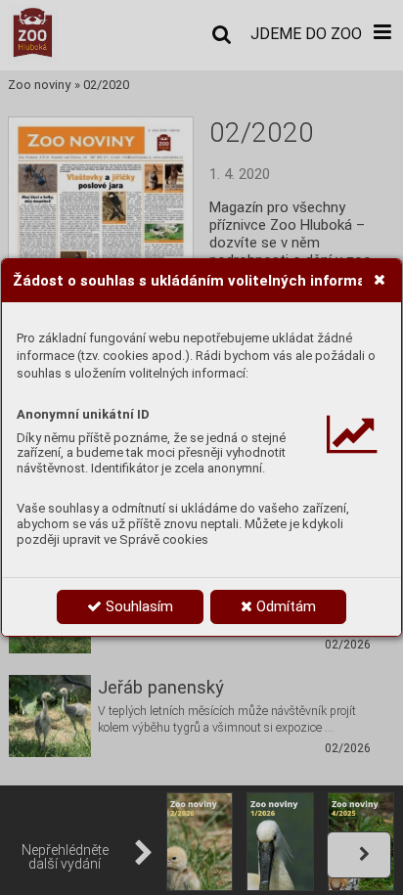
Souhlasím (137, 606)
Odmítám (284, 606)
